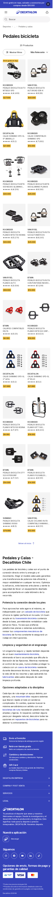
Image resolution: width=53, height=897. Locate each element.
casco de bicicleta (27, 667)
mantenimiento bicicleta (26, 654)
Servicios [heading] (7, 792)
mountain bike (23, 696)
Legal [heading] (5, 800)
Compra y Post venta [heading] (14, 785)
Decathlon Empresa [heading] (13, 777)
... (14, 26)
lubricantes (8, 677)
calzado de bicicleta (35, 611)
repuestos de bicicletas (27, 719)
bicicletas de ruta (11, 709)
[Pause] (48, 4)
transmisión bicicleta (26, 618)
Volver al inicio (24, 543)
